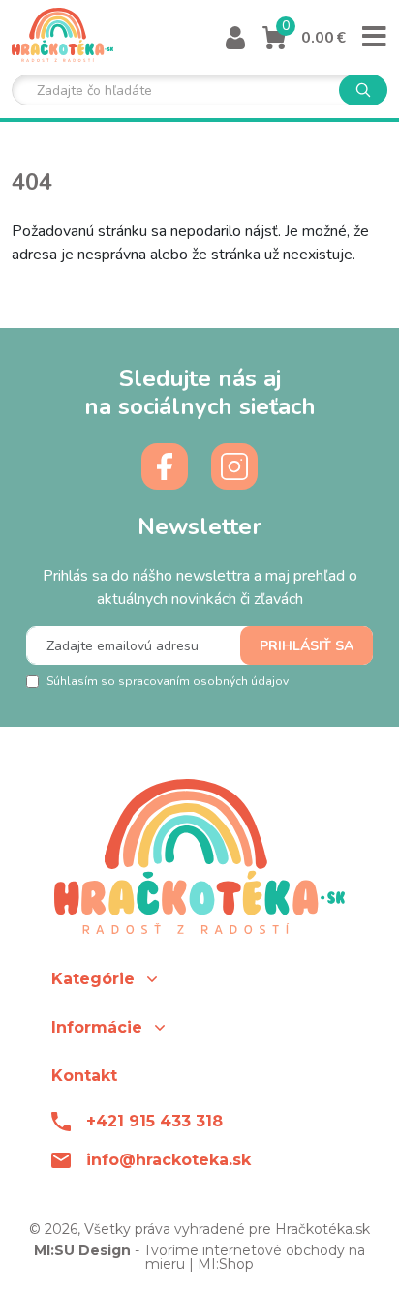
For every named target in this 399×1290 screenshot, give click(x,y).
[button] (199, 979)
